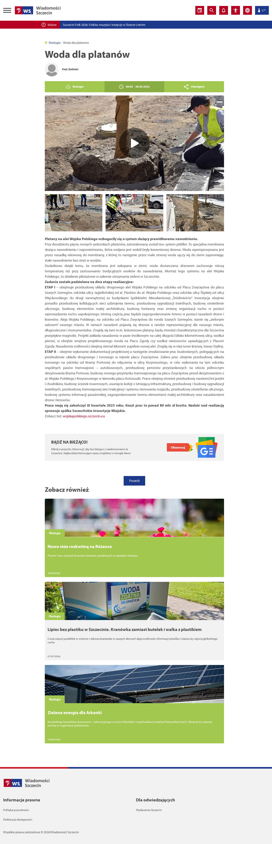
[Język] (247, 10)
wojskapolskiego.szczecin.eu (83, 416)
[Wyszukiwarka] (211, 10)
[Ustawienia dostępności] (235, 10)
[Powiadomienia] (223, 10)
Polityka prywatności (16, 810)
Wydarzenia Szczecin (149, 810)
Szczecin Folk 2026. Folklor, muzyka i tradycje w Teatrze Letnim (104, 25)
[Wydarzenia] (199, 10)
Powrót (134, 480)
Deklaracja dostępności (17, 819)
